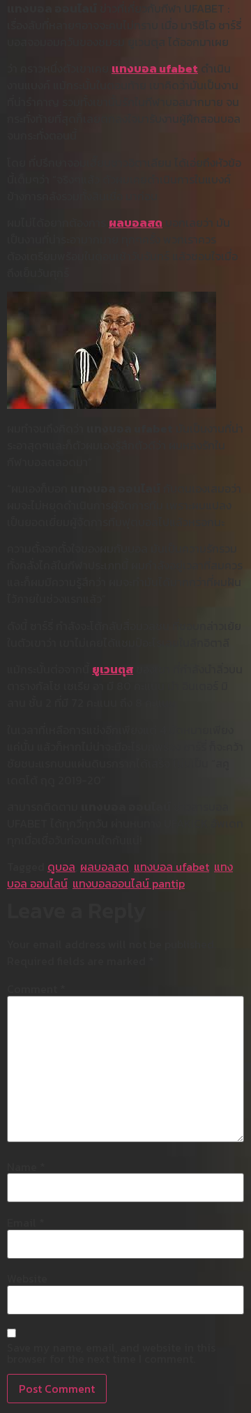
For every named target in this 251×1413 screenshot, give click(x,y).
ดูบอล (61, 866)
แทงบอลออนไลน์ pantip (129, 883)
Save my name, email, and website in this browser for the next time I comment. (111, 1353)
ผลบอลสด (135, 222)
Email (26, 1222)
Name (26, 1166)
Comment (36, 988)
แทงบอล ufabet (155, 68)
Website (27, 1278)
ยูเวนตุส (112, 669)
